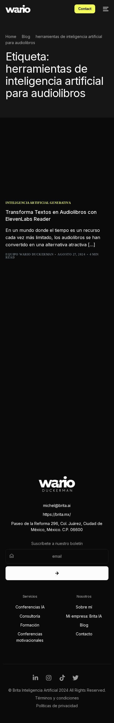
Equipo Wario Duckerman (29, 254)
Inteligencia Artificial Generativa (38, 202)
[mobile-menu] (104, 9)
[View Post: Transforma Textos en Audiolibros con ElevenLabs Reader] (57, 163)
